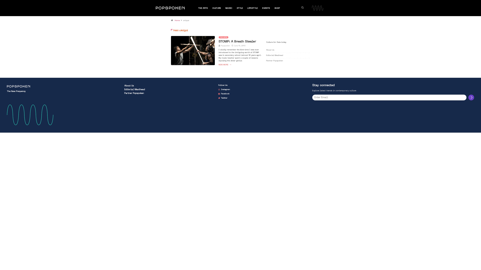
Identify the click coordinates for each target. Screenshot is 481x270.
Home (177, 20)
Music (228, 8)
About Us (270, 50)
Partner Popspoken (274, 61)
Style (240, 8)
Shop (277, 8)
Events (266, 8)
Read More (223, 65)
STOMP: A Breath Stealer (237, 41)
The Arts (203, 8)
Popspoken (225, 46)
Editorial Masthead (274, 55)
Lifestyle (252, 8)
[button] (302, 8)
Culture (216, 8)
